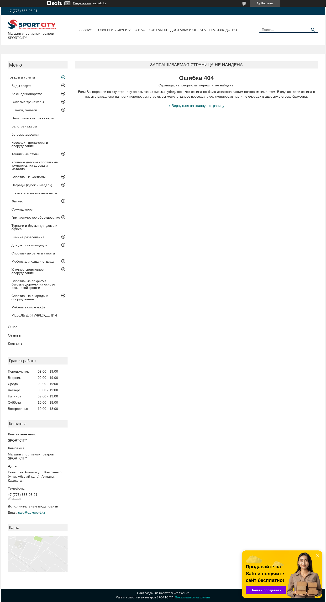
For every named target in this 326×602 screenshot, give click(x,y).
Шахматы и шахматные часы (34, 193)
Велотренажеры (24, 126)
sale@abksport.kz (31, 512)
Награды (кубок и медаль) (31, 185)
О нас (140, 30)
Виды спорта (21, 86)
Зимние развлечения (27, 237)
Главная (85, 30)
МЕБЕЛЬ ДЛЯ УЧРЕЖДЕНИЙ (34, 315)
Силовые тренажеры (27, 102)
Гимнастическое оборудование (35, 217)
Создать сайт (82, 3)
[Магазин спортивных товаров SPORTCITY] (32, 24)
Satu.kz (184, 593)
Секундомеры (22, 209)
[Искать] (312, 30)
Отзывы (14, 335)
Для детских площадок (29, 245)
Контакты (158, 30)
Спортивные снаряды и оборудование (29, 297)
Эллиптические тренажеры (32, 118)
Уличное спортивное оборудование (27, 271)
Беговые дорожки (25, 134)
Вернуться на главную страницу (198, 106)
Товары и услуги (111, 30)
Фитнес (17, 201)
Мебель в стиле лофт (28, 307)
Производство (223, 30)
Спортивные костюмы (28, 177)
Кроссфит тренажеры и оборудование (29, 144)
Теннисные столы (25, 154)
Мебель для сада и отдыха (32, 261)
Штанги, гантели (24, 110)
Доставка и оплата (188, 30)
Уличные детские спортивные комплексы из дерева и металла (34, 165)
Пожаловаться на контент (192, 597)
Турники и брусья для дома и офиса (34, 227)
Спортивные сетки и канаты (33, 253)
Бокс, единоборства (26, 94)
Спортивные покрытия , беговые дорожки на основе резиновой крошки (33, 284)
